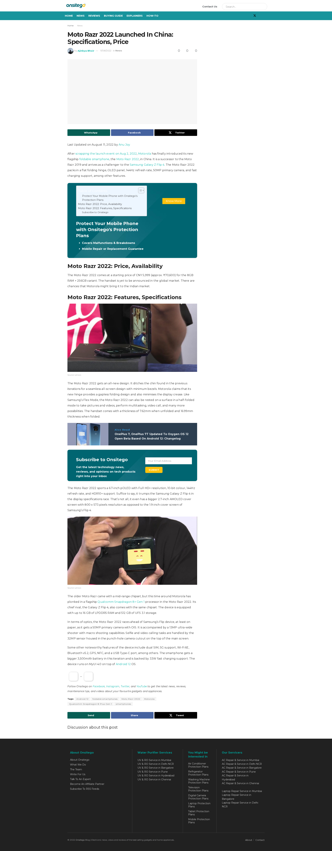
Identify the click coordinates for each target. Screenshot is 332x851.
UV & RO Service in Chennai (154, 779)
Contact (260, 840)
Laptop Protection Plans (199, 805)
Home (69, 15)
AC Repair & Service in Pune (239, 771)
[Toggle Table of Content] (139, 190)
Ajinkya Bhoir (86, 50)
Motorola (144, 153)
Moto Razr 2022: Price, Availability (100, 204)
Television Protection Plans (198, 789)
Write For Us (77, 774)
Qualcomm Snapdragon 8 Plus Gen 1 (90, 704)
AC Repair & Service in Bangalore (242, 767)
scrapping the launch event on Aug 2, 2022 (106, 153)
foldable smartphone (94, 159)
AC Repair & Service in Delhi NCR (242, 763)
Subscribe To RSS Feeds (84, 788)
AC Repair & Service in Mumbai (240, 760)
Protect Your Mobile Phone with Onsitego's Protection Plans (109, 197)
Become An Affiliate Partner (87, 784)
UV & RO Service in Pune (152, 771)
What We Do (78, 764)
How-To (152, 15)
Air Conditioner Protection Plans (198, 765)
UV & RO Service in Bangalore (155, 767)
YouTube (141, 686)
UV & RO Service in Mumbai (154, 760)
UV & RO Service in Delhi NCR (155, 763)
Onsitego (80, 840)
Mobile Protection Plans (199, 821)
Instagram (112, 686)
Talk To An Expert (80, 779)
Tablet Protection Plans (198, 813)
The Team (76, 769)
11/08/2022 (105, 50)
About (248, 840)
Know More (174, 201)
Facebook (99, 686)
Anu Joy (124, 144)
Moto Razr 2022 (127, 159)
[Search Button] (263, 6)
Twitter (125, 686)
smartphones (123, 704)
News (81, 15)
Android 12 (123, 664)
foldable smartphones (105, 699)
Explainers (135, 15)
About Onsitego (79, 759)
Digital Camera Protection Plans (198, 797)
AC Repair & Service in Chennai (240, 783)
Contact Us (209, 6)
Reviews (94, 15)
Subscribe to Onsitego (95, 212)
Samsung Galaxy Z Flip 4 (147, 164)
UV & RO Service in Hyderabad (155, 775)
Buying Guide (113, 15)
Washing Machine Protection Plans (199, 781)
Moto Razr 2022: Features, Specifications (105, 208)
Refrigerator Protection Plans (198, 773)
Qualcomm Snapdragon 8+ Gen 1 (121, 601)
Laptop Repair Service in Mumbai (242, 791)
